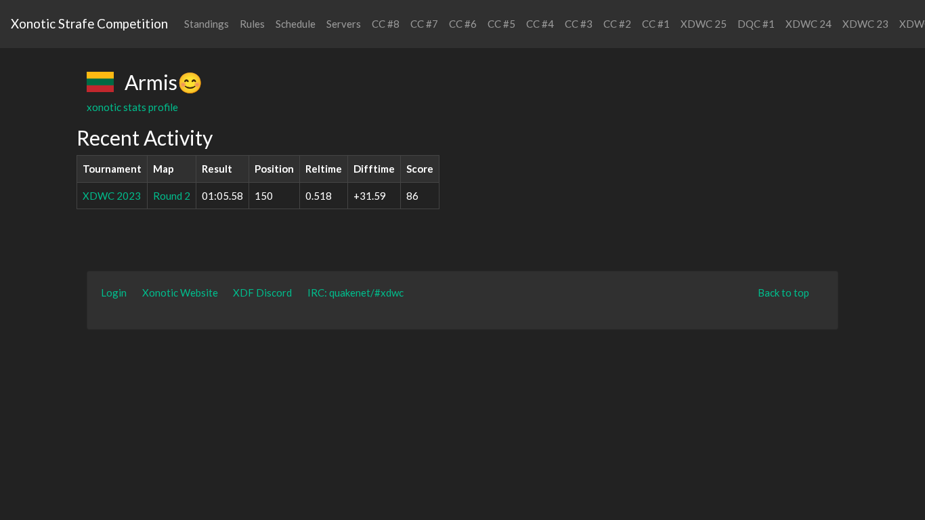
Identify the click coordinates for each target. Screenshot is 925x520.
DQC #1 (756, 24)
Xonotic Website (180, 292)
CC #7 (424, 24)
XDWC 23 (865, 24)
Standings (206, 24)
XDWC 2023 (112, 196)
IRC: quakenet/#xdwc (355, 292)
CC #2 (617, 24)
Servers (343, 24)
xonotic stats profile (132, 107)
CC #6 (463, 24)
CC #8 (386, 24)
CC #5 (501, 24)
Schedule (296, 24)
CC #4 (540, 24)
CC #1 (656, 24)
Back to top (783, 292)
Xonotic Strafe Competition (89, 23)
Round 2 (171, 196)
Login (114, 292)
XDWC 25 (704, 24)
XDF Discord (262, 292)
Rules (252, 24)
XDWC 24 (809, 24)
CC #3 (579, 24)
